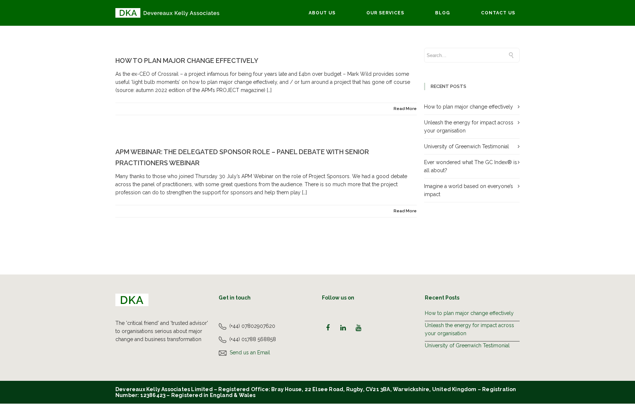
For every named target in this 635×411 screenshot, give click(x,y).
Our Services (385, 12)
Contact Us (498, 12)
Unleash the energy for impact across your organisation (469, 329)
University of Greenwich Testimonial (466, 146)
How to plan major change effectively (186, 60)
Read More (405, 108)
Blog (442, 12)
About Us (322, 12)
